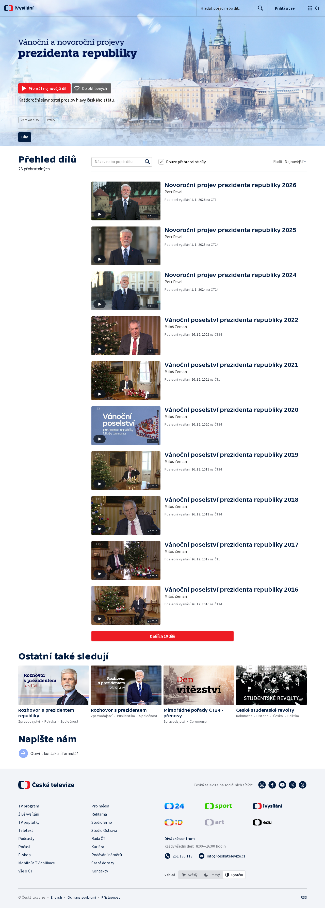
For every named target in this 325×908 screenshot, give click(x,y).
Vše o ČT (25, 870)
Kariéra (97, 846)
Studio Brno (101, 822)
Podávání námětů (106, 854)
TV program (28, 805)
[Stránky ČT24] (174, 807)
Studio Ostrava (104, 830)
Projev (51, 120)
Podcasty (26, 838)
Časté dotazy (102, 862)
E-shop (24, 854)
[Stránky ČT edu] (262, 823)
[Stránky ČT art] (214, 823)
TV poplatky (28, 822)
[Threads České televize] (303, 785)
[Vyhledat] (147, 162)
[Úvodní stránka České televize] (46, 785)
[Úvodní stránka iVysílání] (23, 8)
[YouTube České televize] (282, 785)
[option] (190, 875)
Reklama (99, 814)
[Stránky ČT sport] (218, 807)
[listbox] (212, 874)
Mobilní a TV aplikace (36, 862)
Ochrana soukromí (82, 897)
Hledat (260, 8)
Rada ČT (98, 838)
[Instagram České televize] (262, 785)
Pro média (100, 805)
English (56, 897)
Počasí (24, 846)
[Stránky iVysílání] (267, 807)
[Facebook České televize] (272, 785)
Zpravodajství (30, 120)
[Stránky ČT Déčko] (174, 823)
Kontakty (99, 870)
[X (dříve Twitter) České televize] (292, 785)
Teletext (25, 830)
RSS (304, 897)
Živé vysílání (28, 814)
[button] (128, 201)
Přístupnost (111, 897)
